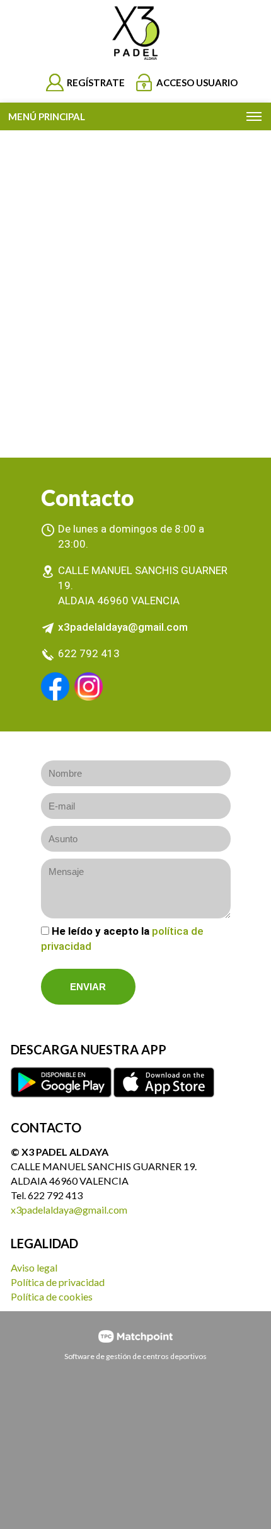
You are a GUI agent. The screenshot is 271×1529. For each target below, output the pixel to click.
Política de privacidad (58, 1282)
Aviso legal (34, 1267)
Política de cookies (52, 1296)
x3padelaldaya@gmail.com (123, 627)
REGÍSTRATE (96, 82)
